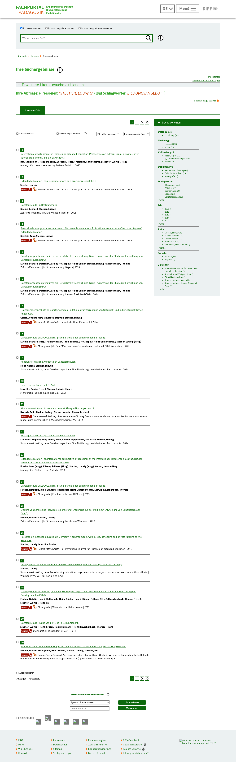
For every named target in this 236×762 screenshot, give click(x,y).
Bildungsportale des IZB (136, 753)
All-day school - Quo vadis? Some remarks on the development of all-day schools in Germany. (71, 564)
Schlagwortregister (63, 753)
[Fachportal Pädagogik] (44, 10)
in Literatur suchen (32, 28)
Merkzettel (214, 76)
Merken (36, 678)
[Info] (85, 134)
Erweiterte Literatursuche (53, 85)
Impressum (59, 740)
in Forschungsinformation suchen (97, 28)
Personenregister (97, 740)
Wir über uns (25, 749)
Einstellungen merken (69, 133)
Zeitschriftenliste (97, 744)
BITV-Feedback (131, 740)
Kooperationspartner (99, 749)
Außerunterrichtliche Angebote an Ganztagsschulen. (48, 361)
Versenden (132, 708)
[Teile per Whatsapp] (57, 722)
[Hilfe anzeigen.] (160, 38)
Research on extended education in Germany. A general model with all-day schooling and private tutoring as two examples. (81, 538)
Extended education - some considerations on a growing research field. (59, 181)
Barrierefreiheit (96, 753)
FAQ (20, 740)
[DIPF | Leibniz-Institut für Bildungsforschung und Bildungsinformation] (210, 9)
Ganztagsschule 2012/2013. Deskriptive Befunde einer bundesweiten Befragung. (63, 485)
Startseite (22, 56)
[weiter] (142, 122)
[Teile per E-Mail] (76, 722)
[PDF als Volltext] (26, 189)
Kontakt (22, 753)
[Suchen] (148, 38)
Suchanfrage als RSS (205, 100)
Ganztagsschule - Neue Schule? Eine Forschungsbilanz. (50, 622)
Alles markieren (26, 133)
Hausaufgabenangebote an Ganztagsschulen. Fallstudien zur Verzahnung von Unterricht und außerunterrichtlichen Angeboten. (82, 312)
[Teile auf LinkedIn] (66, 722)
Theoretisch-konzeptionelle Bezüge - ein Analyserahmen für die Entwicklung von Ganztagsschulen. (73, 646)
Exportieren (132, 702)
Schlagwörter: (132, 93)
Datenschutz (60, 744)
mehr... (162, 200)
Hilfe (21, 744)
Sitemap (57, 749)
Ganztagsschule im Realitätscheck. (39, 205)
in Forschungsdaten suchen (61, 28)
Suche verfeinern (171, 122)
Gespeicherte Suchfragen (206, 80)
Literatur (35, 56)
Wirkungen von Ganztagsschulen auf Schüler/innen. (48, 435)
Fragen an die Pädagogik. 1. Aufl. (38, 385)
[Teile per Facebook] (38, 722)
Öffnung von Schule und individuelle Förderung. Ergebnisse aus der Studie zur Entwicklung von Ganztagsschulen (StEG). (80, 511)
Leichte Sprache (132, 749)
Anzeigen (21, 678)
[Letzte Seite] (147, 122)
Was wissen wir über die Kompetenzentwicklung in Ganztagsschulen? (57, 408)
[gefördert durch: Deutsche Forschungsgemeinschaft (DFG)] (199, 741)
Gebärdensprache (132, 744)
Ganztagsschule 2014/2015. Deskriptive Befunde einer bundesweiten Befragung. (63, 337)
